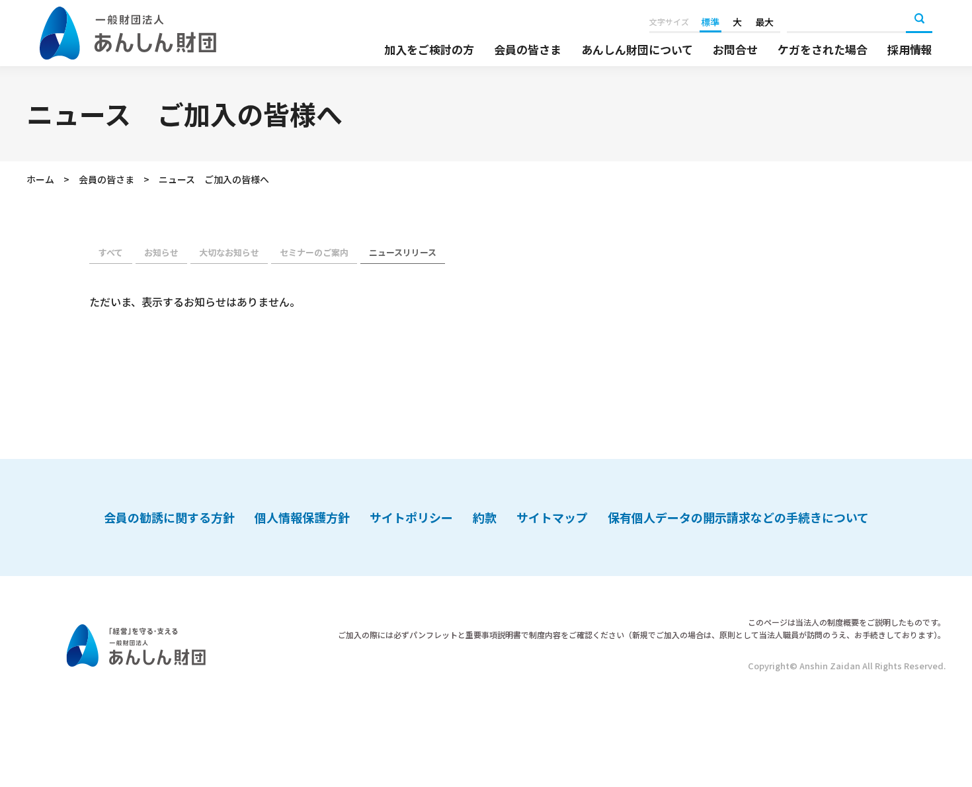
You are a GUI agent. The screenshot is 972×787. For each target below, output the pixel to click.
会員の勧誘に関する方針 (169, 517)
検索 (919, 20)
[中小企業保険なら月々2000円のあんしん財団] (128, 33)
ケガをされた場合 (823, 49)
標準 (710, 21)
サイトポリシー (411, 517)
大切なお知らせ (229, 252)
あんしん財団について (637, 49)
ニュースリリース (402, 252)
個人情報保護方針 (302, 517)
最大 (764, 21)
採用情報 (909, 49)
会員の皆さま (527, 49)
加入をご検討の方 (429, 49)
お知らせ (161, 252)
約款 (485, 517)
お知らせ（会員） (110, 253)
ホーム (40, 179)
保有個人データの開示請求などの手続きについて (738, 517)
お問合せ (735, 49)
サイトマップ (552, 517)
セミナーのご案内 (314, 252)
